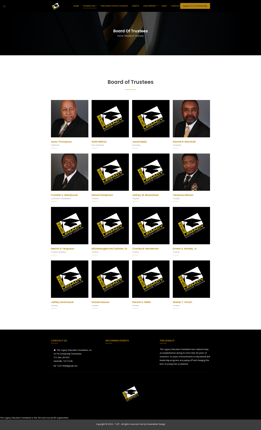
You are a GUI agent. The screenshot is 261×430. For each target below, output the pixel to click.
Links (164, 6)
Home (76, 6)
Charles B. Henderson (145, 248)
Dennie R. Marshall (184, 141)
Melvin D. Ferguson (62, 248)
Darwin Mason (101, 302)
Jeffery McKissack (62, 302)
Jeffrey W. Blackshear (145, 195)
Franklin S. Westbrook (64, 195)
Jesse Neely (139, 141)
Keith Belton (99, 141)
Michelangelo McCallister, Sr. (110, 248)
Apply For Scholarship (195, 5)
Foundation (89, 6)
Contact (175, 6)
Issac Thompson (61, 141)
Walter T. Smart (182, 302)
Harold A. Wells (141, 302)
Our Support (149, 6)
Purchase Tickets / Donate (114, 6)
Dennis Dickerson (102, 195)
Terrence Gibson (183, 195)
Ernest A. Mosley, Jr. (185, 248)
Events (135, 6)
